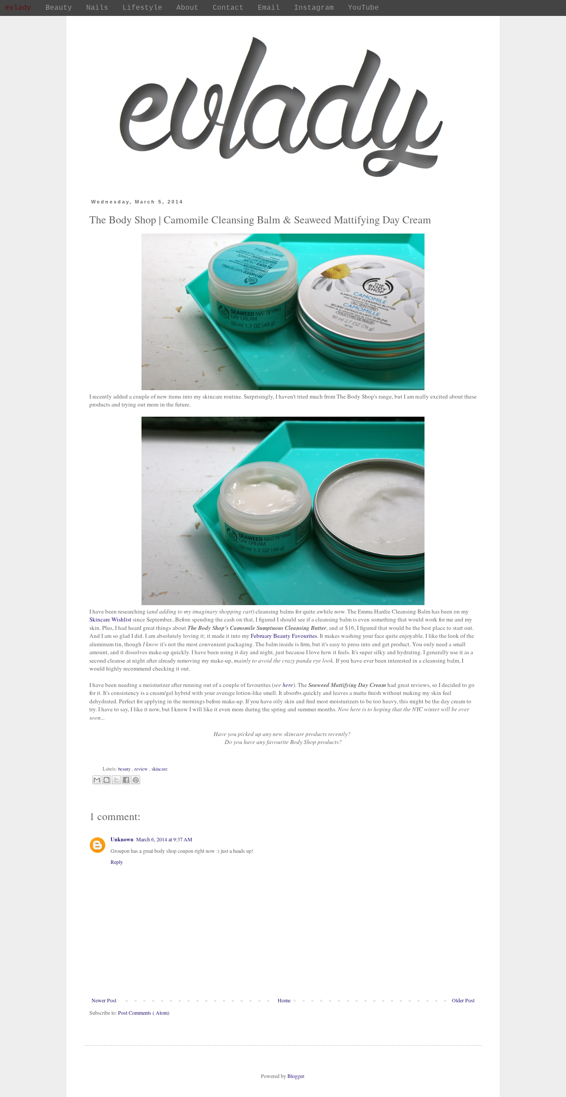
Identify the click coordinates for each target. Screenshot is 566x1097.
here (288, 685)
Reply (117, 861)
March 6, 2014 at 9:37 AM (164, 839)
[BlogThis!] (106, 779)
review (141, 769)
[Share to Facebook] (126, 779)
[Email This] (96, 779)
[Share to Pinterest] (135, 779)
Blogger (295, 1075)
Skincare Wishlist (110, 619)
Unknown (122, 839)
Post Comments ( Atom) (143, 1012)
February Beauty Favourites (284, 636)
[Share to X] (116, 779)
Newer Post (104, 1000)
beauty (125, 769)
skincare (160, 769)
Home (284, 1000)
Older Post (463, 1000)
